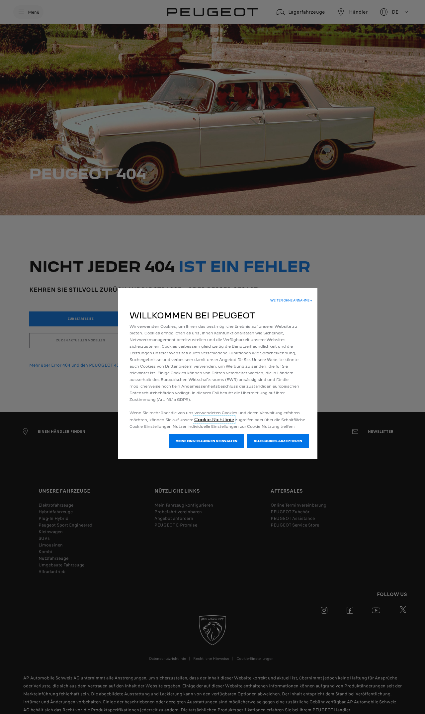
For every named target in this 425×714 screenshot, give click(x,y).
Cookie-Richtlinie (214, 419)
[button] (291, 300)
